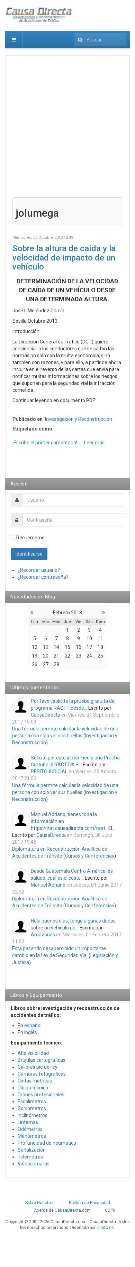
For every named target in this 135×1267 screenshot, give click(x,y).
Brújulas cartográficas (41, 1060)
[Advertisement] (67, 130)
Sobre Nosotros (40, 1202)
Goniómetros (32, 1108)
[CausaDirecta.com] (39, 14)
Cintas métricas (35, 1081)
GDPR (110, 1210)
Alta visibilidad (33, 1053)
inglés (30, 1032)
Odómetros (30, 1129)
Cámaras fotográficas (42, 1074)
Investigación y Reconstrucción (78, 419)
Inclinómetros (32, 1115)
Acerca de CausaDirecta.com (62, 1210)
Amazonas (43, 934)
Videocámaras (34, 1163)
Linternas (28, 1122)
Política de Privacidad (89, 1202)
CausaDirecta (45, 715)
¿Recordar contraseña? (43, 577)
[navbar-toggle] (13, 39)
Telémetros (30, 1157)
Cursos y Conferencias (89, 856)
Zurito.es (105, 1227)
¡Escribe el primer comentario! (45, 442)
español (33, 1025)
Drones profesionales (41, 1094)
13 (45, 647)
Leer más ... (96, 442)
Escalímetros (32, 1101)
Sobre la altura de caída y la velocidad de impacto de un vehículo (64, 258)
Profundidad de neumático (47, 1143)
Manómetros (32, 1136)
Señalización (32, 1150)
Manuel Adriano (48, 885)
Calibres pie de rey (37, 1067)
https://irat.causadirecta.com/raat (68, 828)
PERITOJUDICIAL (49, 771)
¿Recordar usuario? (39, 570)
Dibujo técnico (33, 1087)
